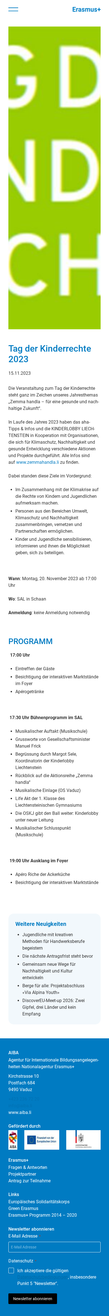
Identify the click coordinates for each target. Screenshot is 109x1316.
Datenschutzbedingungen (42, 1277)
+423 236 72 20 (23, 1099)
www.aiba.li (19, 1112)
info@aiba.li (20, 1105)
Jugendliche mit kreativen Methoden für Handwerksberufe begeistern (53, 941)
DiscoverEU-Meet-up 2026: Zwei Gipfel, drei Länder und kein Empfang (53, 1007)
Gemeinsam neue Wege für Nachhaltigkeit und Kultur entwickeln (48, 971)
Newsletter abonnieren (32, 1298)
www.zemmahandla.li (37, 462)
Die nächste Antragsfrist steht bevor (57, 956)
